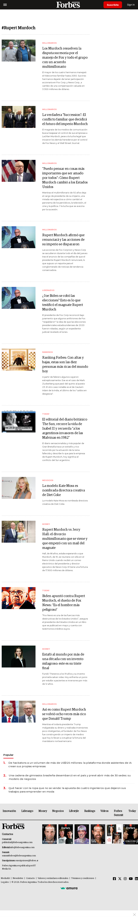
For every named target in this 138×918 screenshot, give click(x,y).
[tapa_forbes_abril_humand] (66, 834)
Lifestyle (74, 811)
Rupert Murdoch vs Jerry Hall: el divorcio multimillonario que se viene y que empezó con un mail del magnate (65, 539)
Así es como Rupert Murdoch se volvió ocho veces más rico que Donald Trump (64, 714)
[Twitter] (120, 878)
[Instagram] (125, 878)
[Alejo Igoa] (82, 834)
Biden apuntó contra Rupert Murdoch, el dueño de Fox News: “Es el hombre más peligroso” (63, 602)
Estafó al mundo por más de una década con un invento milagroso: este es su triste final (63, 661)
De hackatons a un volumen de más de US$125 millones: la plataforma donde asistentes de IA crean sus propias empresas (70, 764)
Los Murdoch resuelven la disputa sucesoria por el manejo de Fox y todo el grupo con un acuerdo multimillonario (65, 57)
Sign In (131, 4)
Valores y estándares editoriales (53, 878)
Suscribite (113, 4)
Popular (8, 754)
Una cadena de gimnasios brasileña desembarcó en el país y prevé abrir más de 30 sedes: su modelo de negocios (70, 777)
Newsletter (18, 878)
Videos (104, 811)
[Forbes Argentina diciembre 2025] (98, 834)
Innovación (9, 811)
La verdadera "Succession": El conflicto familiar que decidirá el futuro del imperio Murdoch (65, 119)
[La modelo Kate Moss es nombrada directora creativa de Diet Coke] (19, 488)
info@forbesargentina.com (22, 847)
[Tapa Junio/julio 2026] (49, 834)
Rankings (89, 811)
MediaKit (5, 878)
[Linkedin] (136, 878)
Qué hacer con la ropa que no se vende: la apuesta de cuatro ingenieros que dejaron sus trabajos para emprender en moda (67, 789)
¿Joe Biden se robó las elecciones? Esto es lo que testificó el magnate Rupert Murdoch (62, 302)
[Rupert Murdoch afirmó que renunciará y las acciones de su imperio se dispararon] (19, 237)
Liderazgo (27, 811)
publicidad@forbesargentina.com (17, 842)
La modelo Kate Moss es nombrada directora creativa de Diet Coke (63, 490)
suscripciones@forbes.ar (26, 861)
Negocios (58, 811)
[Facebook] (114, 878)
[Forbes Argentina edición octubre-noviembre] (114, 834)
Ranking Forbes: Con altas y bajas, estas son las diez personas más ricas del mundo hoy (65, 364)
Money (43, 811)
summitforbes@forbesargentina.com (19, 856)
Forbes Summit (118, 813)
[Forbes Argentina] (69, 5)
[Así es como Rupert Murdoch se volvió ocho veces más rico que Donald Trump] (19, 712)
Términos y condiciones (82, 878)
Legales (5, 882)
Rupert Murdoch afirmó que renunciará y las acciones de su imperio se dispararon (63, 240)
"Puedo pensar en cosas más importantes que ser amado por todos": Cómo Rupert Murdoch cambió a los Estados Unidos (65, 178)
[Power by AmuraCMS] (69, 888)
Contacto (30, 878)
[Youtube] (131, 878)
